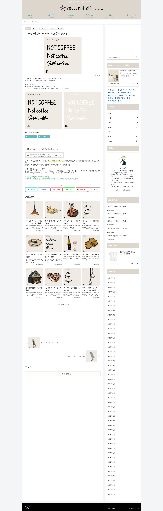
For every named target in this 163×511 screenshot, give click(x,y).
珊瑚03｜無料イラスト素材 (117, 206)
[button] (94, 189)
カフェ (36, 28)
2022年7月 (111, 384)
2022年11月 (111, 365)
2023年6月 (111, 333)
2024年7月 (111, 278)
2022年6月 (111, 388)
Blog (123, 113)
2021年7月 (111, 439)
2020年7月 (111, 494)
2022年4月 (111, 398)
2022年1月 (111, 411)
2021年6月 (111, 444)
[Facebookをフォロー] (122, 190)
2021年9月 (111, 430)
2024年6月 (111, 283)
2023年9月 (111, 319)
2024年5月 (111, 287)
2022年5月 (111, 393)
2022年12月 (112, 361)
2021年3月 (111, 457)
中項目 (61, 28)
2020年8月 (111, 490)
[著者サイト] (116, 190)
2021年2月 (111, 462)
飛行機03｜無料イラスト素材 (117, 228)
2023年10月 (112, 315)
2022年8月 (111, 379)
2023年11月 (111, 310)
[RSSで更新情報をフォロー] (129, 190)
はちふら (123, 168)
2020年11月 (111, 476)
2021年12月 (112, 416)
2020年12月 (112, 471)
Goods (123, 127)
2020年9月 (111, 485)
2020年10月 (112, 480)
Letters (29, 28)
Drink (123, 118)
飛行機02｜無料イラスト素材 (117, 236)
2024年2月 (111, 296)
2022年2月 (111, 407)
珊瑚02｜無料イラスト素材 (117, 214)
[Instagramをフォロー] (124, 190)
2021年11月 (111, 421)
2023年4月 (111, 342)
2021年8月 (111, 434)
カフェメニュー (45, 28)
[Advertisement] (63, 319)
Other (123, 136)
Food (123, 122)
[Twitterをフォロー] (119, 190)
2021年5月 (111, 448)
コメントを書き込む (63, 374)
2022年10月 (112, 370)
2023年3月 (111, 347)
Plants (123, 141)
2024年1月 (111, 301)
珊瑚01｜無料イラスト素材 (117, 221)
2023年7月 (111, 329)
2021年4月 (111, 453)
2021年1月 (111, 467)
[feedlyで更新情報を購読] (127, 190)
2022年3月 (111, 402)
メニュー (54, 28)
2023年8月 (111, 324)
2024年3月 (111, 292)
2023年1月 (111, 356)
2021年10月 (112, 425)
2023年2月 (111, 352)
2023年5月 (111, 338)
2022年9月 (111, 375)
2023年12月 (112, 306)
